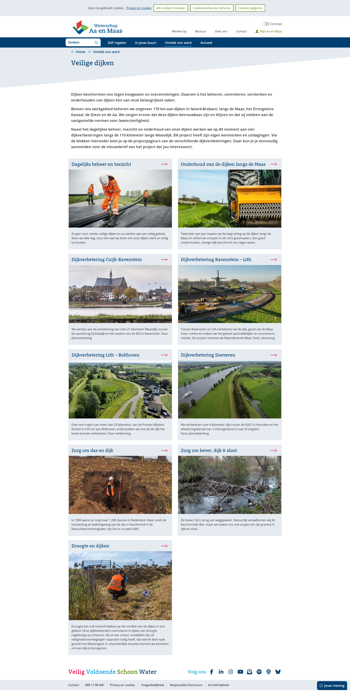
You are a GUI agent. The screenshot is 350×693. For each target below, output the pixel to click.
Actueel (206, 42)
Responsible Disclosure (186, 685)
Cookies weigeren (250, 8)
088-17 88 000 (94, 685)
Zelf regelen (117, 42)
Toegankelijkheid (152, 685)
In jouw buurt (145, 42)
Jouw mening (334, 685)
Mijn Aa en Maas (271, 31)
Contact (241, 31)
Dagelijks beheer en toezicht (101, 164)
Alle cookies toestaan (170, 8)
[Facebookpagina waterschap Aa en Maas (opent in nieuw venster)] (211, 672)
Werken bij (179, 31)
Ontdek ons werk (178, 42)
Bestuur (200, 31)
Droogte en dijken (90, 545)
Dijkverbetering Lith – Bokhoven (105, 355)
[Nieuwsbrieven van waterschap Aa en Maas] (249, 672)
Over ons (221, 31)
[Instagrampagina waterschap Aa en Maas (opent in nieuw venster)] (230, 672)
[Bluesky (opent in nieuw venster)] (278, 672)
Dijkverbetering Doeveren (208, 355)
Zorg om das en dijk (92, 450)
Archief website (218, 685)
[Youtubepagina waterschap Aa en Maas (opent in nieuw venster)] (240, 672)
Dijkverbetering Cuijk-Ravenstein (106, 259)
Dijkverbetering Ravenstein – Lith (225, 259)
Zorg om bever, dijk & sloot (209, 450)
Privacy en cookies (138, 8)
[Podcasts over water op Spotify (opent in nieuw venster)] (268, 672)
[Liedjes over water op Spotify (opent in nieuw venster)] (259, 672)
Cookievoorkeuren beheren (212, 8)
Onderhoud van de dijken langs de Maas (223, 164)
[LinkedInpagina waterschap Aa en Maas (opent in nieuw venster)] (221, 672)
